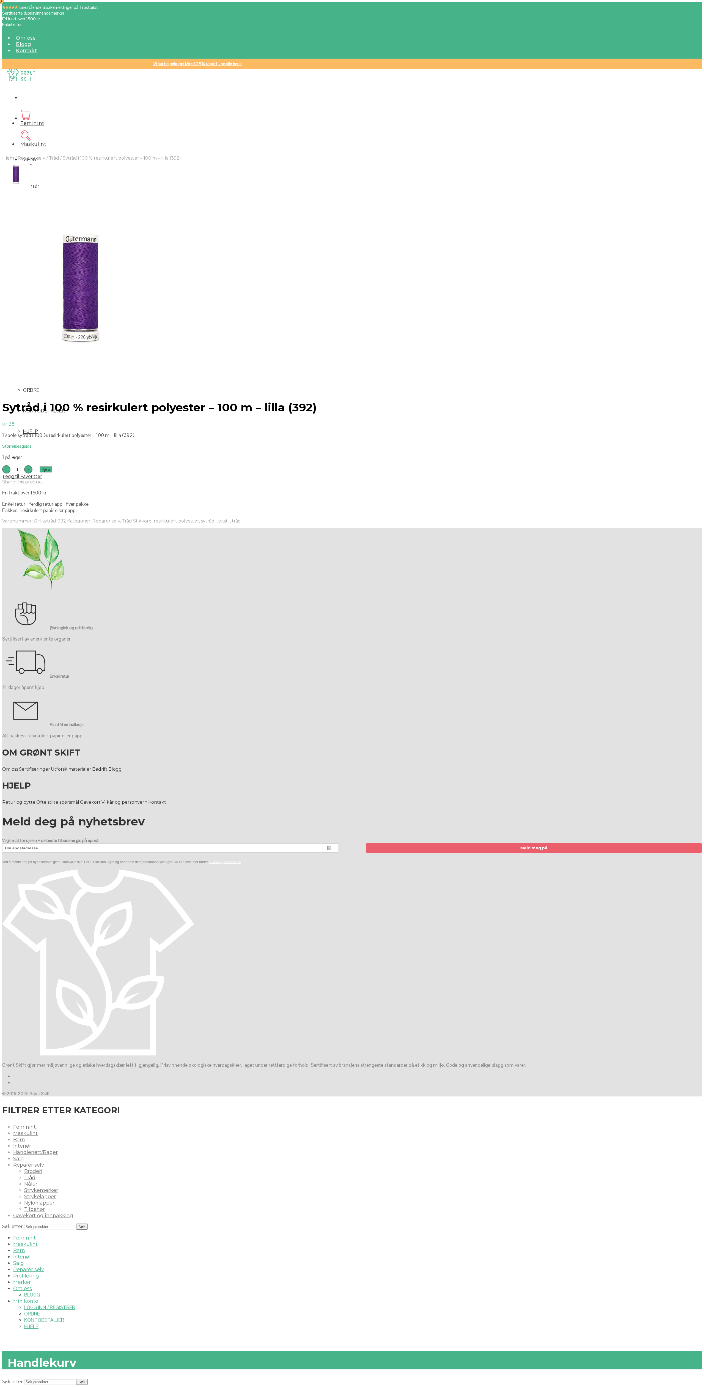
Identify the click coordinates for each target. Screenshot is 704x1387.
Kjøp (46, 469)
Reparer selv (31, 158)
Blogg (23, 44)
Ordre (31, 390)
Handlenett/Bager (35, 1152)
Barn (19, 1140)
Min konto (25, 1301)
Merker (22, 1282)
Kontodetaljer (44, 1320)
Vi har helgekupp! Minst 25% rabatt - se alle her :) (197, 64)
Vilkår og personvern (124, 802)
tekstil (223, 521)
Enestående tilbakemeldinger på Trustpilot (59, 7)
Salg (18, 1159)
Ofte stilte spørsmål (57, 802)
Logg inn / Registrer (49, 1307)
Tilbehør (34, 1209)
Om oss (26, 38)
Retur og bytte (18, 802)
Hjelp (30, 431)
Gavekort (90, 802)
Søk (82, 1226)
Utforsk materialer (71, 769)
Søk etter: (13, 1226)
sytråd (208, 521)
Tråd (54, 158)
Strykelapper (40, 1197)
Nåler (30, 1184)
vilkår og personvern (225, 862)
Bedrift (100, 769)
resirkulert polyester (176, 521)
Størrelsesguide (17, 446)
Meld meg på (533, 848)
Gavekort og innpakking (43, 1216)
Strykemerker (41, 1190)
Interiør (30, 186)
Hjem (8, 158)
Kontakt (26, 51)
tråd (236, 521)
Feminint (32, 123)
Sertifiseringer (34, 769)
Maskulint (33, 144)
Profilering (26, 1276)
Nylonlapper (39, 1203)
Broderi (33, 1171)
